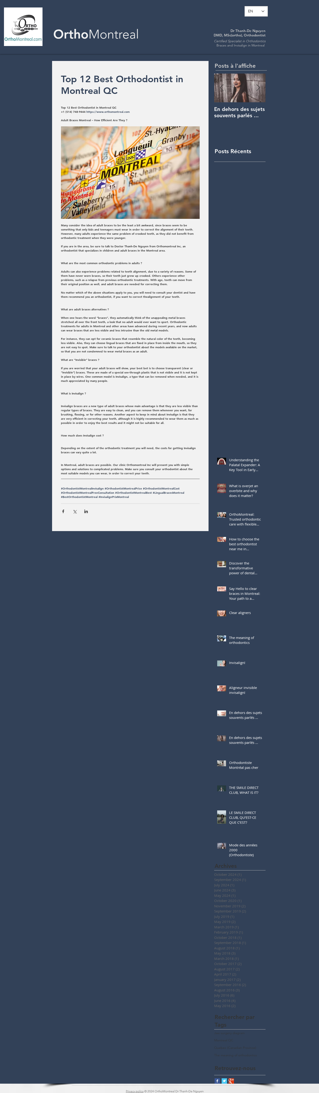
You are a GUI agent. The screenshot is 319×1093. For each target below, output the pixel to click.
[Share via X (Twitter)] (74, 511)
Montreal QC (223, 1040)
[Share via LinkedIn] (86, 511)
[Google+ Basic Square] (231, 1081)
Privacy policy (135, 1091)
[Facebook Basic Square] (217, 1081)
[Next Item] (258, 88)
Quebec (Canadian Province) (235, 1048)
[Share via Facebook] (63, 511)
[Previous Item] (222, 88)
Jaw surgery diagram (229, 1033)
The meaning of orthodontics (235, 1055)
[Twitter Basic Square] (224, 1081)
